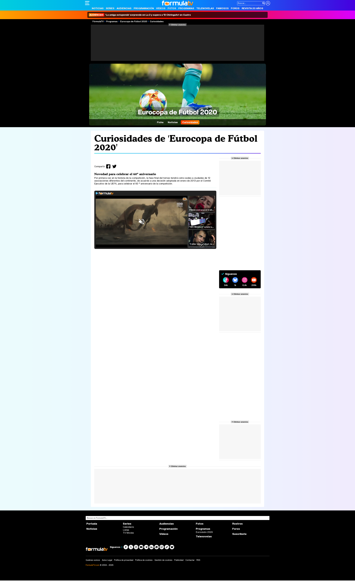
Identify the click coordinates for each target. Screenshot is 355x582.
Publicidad (178, 560)
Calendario (128, 527)
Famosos (222, 8)
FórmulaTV (98, 21)
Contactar (190, 560)
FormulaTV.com (92, 565)
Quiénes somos (93, 560)
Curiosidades (157, 21)
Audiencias (124, 8)
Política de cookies (144, 560)
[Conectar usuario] (268, 3)
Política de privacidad (123, 560)
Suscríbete (239, 534)
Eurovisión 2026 (204, 532)
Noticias (98, 8)
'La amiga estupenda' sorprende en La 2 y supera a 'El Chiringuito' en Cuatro (140, 15)
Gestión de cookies (163, 560)
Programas (186, 8)
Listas (126, 530)
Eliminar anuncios (178, 24)
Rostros (237, 523)
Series (110, 8)
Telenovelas (205, 8)
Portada (91, 523)
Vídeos (160, 8)
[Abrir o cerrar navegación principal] (87, 3)
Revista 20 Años (252, 8)
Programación (144, 8)
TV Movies (128, 532)
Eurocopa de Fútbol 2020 (133, 21)
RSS (198, 560)
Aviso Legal (107, 560)
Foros (235, 8)
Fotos (172, 8)
